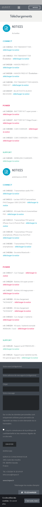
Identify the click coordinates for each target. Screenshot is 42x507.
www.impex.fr (8, 480)
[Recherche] (24, 7)
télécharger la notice (21, 94)
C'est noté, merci (32, 501)
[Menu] (19, 7)
